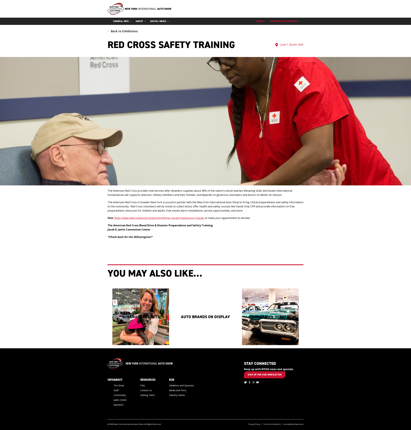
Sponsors (118, 404)
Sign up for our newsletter (265, 374)
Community (120, 395)
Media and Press (177, 390)
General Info (121, 21)
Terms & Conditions (271, 424)
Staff (116, 390)
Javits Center (120, 399)
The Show (119, 385)
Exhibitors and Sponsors (181, 385)
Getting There (147, 395)
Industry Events (177, 395)
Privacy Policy (254, 424)
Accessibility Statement (293, 424)
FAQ (142, 385)
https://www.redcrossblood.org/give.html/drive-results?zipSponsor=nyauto (159, 218)
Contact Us (146, 390)
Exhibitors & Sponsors (284, 21)
